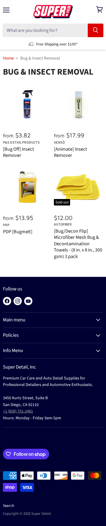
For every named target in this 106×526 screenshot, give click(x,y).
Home (8, 58)
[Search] (95, 30)
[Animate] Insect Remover (70, 152)
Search (8, 505)
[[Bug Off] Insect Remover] (27, 104)
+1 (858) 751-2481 (18, 411)
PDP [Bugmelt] (17, 231)
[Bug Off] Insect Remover (18, 152)
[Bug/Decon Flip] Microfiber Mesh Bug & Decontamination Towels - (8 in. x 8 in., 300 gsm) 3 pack (78, 244)
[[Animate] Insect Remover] (78, 104)
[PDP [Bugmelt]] (27, 187)
